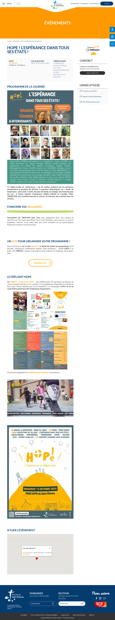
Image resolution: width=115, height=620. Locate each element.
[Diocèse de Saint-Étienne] (57, 4)
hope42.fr (35, 246)
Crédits (91, 615)
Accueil (9, 41)
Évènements (16, 41)
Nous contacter (92, 73)
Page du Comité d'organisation (91, 96)
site (14, 241)
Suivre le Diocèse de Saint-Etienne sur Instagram (112, 36)
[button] (37, 558)
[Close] (49, 548)
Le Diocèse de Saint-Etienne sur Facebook (96, 598)
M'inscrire (64, 603)
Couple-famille (60, 66)
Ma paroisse (75, 3)
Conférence (58, 63)
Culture (57, 68)
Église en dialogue (61, 70)
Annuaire (84, 3)
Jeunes (56, 72)
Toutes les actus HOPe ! (89, 91)
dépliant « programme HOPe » (22, 282)
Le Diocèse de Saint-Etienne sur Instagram (100, 598)
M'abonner (35, 603)
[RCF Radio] (100, 604)
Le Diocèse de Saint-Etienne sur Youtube (104, 598)
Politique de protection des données (44, 615)
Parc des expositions (40, 63)
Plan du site (65, 615)
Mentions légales (79, 615)
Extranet (24, 615)
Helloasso (34, 206)
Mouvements (94, 3)
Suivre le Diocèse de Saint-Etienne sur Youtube (112, 44)
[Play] (40, 398)
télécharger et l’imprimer (39, 372)
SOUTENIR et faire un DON (91, 102)
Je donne (106, 3)
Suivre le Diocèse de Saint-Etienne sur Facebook (112, 29)
